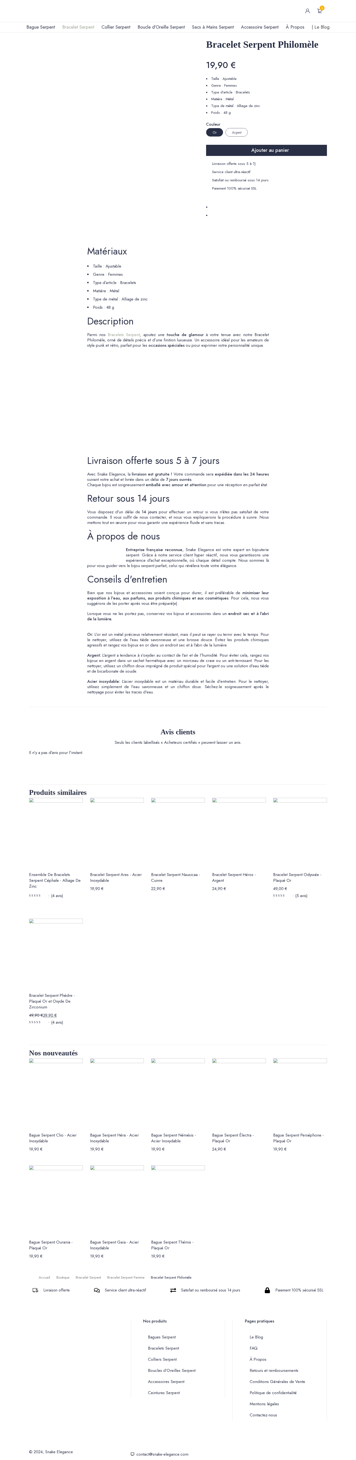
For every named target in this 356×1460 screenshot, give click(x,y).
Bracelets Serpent (124, 335)
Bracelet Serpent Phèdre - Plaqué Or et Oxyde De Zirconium (52, 1001)
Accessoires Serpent (166, 1381)
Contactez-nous (263, 1415)
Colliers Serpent (162, 1359)
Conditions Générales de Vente (277, 1381)
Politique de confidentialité (273, 1393)
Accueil (44, 1277)
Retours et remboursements (274, 1370)
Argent (236, 132)
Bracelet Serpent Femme (126, 1277)
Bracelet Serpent (88, 1277)
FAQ (253, 1348)
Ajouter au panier (270, 150)
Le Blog (256, 1337)
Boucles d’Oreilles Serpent (171, 1370)
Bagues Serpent (162, 1337)
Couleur (213, 124)
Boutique (63, 1277)
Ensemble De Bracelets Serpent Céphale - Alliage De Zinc (55, 880)
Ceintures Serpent (164, 1393)
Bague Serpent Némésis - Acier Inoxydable (173, 1138)
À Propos (258, 1359)
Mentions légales (264, 1404)
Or (215, 132)
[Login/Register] (307, 11)
